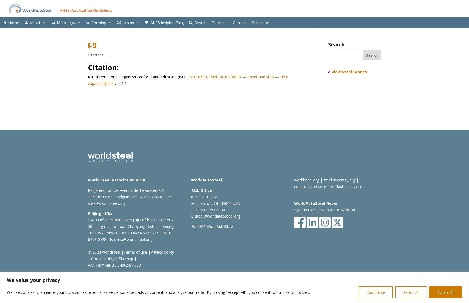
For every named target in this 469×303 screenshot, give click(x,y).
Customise (375, 292)
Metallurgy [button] (66, 22)
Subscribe (260, 22)
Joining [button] (128, 22)
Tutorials (219, 22)
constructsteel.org (310, 186)
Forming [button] (98, 22)
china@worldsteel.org (133, 239)
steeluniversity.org (339, 180)
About (35, 22)
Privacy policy (162, 252)
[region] (234, 287)
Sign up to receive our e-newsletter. (325, 209)
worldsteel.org (306, 180)
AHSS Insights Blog (167, 22)
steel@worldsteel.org (106, 203)
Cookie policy (102, 258)
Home (13, 22)
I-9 (92, 45)
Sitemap (125, 258)
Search (201, 22)
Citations (95, 55)
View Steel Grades (349, 71)
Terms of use (135, 252)
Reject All (411, 292)
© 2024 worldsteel (104, 252)
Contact (240, 22)
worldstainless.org (346, 186)
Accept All (445, 292)
